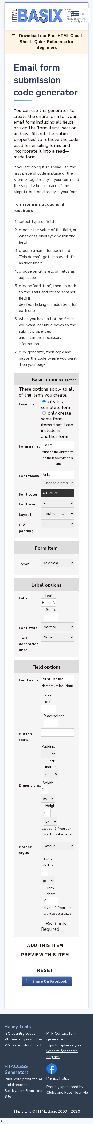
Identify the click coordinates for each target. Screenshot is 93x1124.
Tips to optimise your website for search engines (64, 1051)
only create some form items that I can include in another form (57, 425)
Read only (56, 923)
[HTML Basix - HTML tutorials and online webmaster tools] (50, 16)
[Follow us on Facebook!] (52, 1072)
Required (50, 929)
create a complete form (56, 404)
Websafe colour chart (23, 1045)
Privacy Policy (58, 1078)
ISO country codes (20, 1033)
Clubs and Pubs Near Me (67, 1092)
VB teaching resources (24, 1039)
